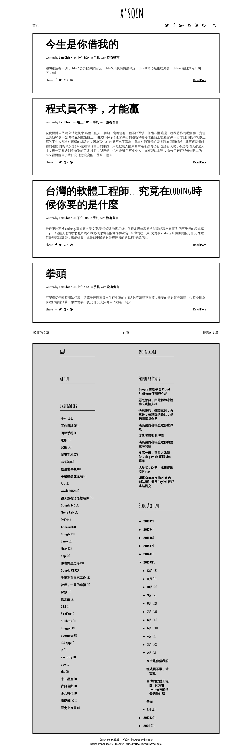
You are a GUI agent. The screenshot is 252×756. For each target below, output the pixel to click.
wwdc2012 (68, 491)
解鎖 (64, 592)
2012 (146, 718)
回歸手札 (67, 433)
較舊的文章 (211, 332)
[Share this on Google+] (66, 80)
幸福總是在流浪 (72, 476)
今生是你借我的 (82, 43)
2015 (146, 546)
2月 (150, 653)
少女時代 (67, 693)
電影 (64, 440)
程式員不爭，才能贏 (93, 108)
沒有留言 (113, 58)
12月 (150, 571)
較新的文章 (41, 332)
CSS (63, 607)
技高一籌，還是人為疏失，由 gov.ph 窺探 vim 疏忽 (155, 457)
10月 (150, 587)
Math (64, 549)
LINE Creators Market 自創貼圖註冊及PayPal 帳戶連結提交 (156, 482)
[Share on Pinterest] (71, 80)
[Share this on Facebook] (56, 80)
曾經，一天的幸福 (73, 585)
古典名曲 (67, 686)
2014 (146, 554)
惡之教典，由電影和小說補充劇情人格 (156, 402)
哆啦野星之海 (70, 563)
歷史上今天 (69, 708)
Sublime (66, 621)
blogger (66, 628)
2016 (146, 538)
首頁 (35, 25)
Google (65, 534)
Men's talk (67, 512)
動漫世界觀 (69, 469)
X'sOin (126, 13)
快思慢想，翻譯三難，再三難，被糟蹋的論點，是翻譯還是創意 (156, 414)
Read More (199, 80)
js (62, 650)
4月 (150, 636)
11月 (150, 579)
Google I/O (68, 505)
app (63, 556)
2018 (146, 521)
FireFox (66, 614)
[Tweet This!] (60, 80)
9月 (150, 595)
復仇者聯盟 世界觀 (151, 435)
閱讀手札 (67, 455)
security (66, 657)
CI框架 (65, 462)
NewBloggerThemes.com (148, 743)
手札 (97, 58)
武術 (64, 447)
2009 (147, 726)
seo (63, 664)
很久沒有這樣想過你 (75, 498)
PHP (64, 520)
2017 (146, 529)
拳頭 (56, 273)
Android (66, 527)
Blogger (148, 739)
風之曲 (65, 599)
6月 (150, 620)
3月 (150, 644)
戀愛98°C (67, 701)
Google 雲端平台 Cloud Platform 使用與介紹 (154, 391)
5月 (150, 628)
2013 (146, 562)
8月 (150, 603)
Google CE (68, 570)
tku (63, 672)
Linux (64, 541)
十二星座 (67, 679)
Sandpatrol (107, 743)
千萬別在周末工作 (73, 577)
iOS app (66, 643)
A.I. (63, 483)
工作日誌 (67, 426)
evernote (67, 635)
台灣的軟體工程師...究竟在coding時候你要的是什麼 (157, 687)
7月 (150, 612)
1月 (149, 709)
